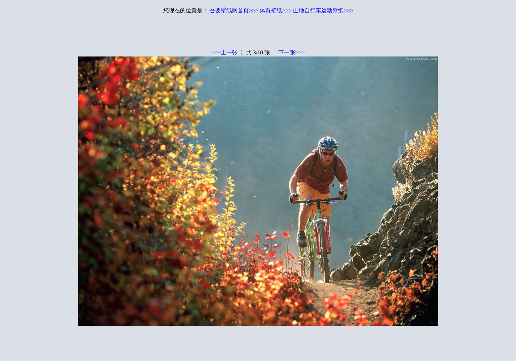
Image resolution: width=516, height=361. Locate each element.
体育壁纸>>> (276, 10)
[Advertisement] (258, 33)
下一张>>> (291, 52)
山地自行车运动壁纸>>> (323, 10)
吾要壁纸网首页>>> (234, 10)
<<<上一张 (224, 52)
